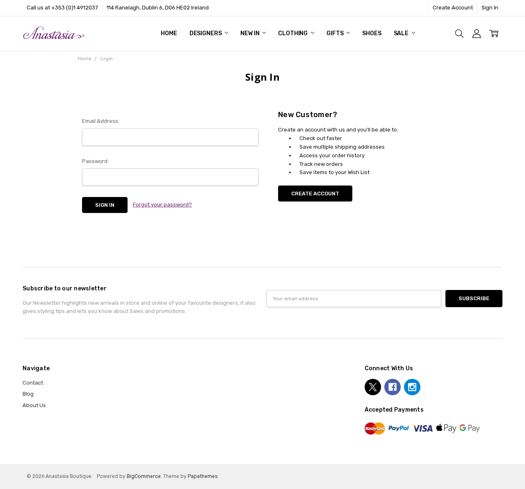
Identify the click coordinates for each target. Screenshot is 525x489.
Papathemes (202, 476)
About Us (34, 405)
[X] (373, 387)
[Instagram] (412, 387)
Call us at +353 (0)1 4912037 (62, 8)
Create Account (453, 8)
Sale (402, 33)
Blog (28, 394)
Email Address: (100, 121)
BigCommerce (144, 476)
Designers (206, 33)
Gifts (335, 33)
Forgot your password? (162, 204)
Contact (33, 383)
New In (250, 33)
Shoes (371, 33)
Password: (95, 161)
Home (169, 33)
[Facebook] (392, 387)
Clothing (293, 33)
